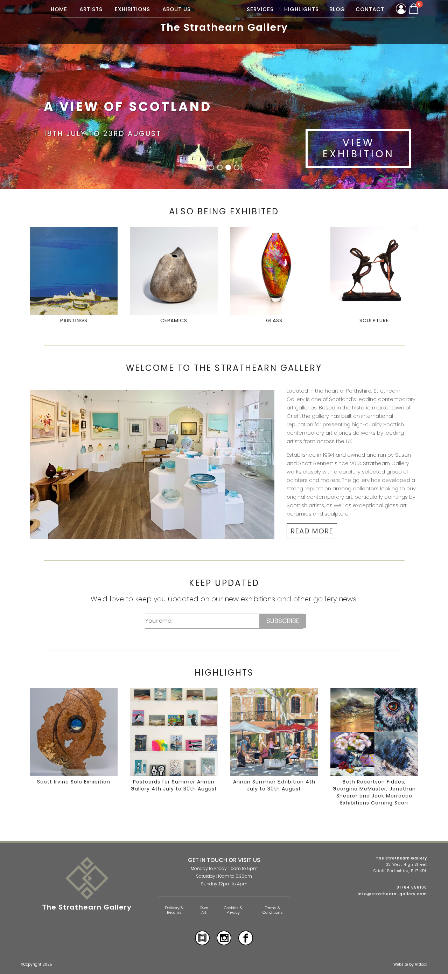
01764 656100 (412, 887)
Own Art (204, 910)
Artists (91, 9)
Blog (337, 9)
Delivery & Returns (174, 910)
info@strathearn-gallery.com (392, 894)
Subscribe (282, 620)
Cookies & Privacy (233, 910)
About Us (176, 9)
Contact (370, 9)
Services (260, 9)
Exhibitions (132, 9)
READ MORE (311, 531)
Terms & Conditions (272, 910)
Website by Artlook (410, 964)
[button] (211, 167)
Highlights (301, 9)
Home (59, 9)
